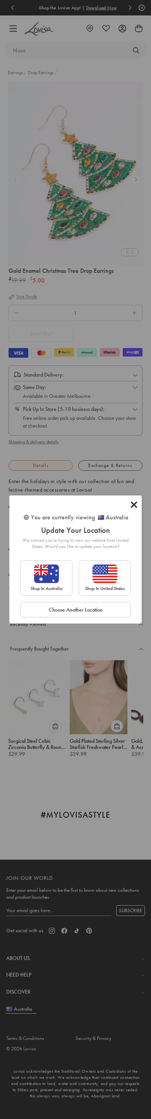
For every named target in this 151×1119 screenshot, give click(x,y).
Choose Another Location (76, 609)
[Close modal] (134, 504)
